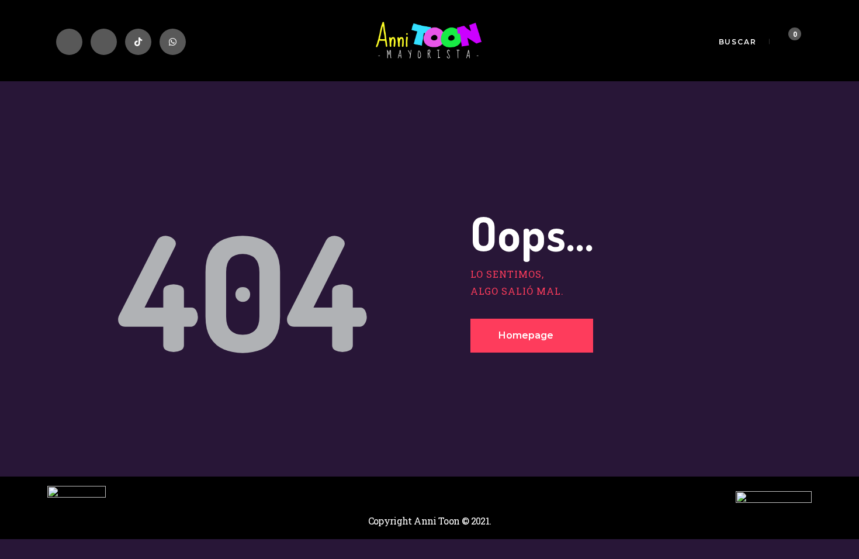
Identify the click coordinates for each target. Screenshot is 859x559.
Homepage (525, 335)
